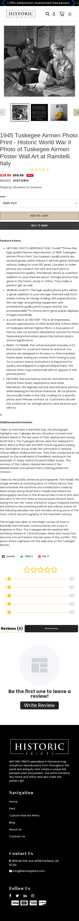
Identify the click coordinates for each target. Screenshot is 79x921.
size (2, 196)
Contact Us (17, 836)
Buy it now (39, 225)
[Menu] (70, 14)
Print (12, 808)
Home (13, 801)
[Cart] (61, 13)
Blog (12, 822)
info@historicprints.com (29, 871)
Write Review (51, 628)
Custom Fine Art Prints (24, 815)
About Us (15, 829)
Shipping (5, 187)
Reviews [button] (12, 628)
